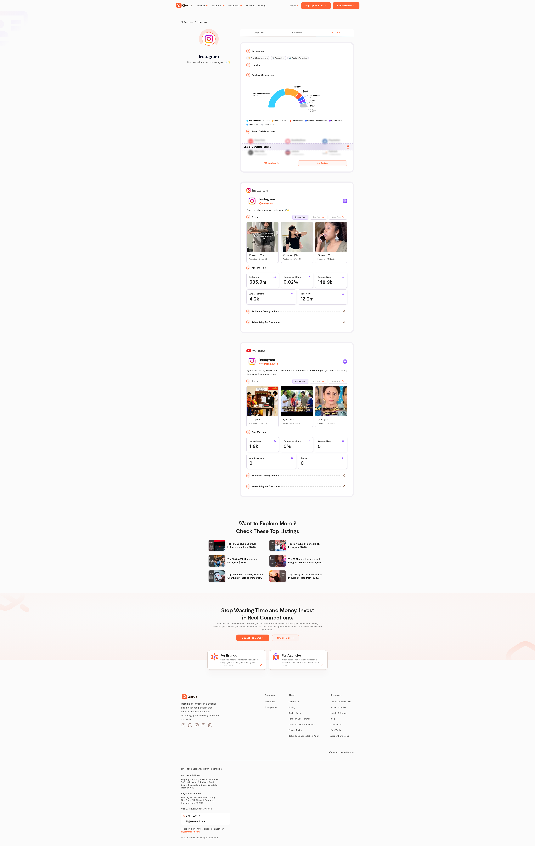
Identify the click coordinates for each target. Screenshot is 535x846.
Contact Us (294, 701)
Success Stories (338, 707)
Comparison (336, 724)
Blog (332, 719)
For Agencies (271, 707)
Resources (233, 5)
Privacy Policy (295, 730)
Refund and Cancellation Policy (304, 736)
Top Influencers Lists (340, 701)
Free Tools (335, 730)
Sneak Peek (283, 637)
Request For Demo (251, 637)
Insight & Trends (338, 713)
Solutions (216, 5)
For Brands (270, 701)
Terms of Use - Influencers (302, 724)
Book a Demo (344, 5)
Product (201, 5)
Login (293, 5)
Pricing (262, 5)
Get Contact (322, 163)
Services (250, 5)
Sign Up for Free (314, 5)
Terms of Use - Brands (299, 719)
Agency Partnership (340, 736)
